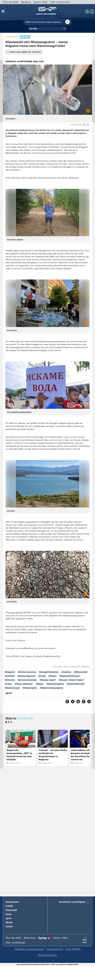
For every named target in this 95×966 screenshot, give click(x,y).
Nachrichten (12, 902)
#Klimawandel (80, 672)
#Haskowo (66, 672)
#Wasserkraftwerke (75, 684)
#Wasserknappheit (55, 684)
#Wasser (40, 684)
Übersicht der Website (47, 955)
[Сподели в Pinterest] (84, 702)
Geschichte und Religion (72, 902)
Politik (9, 906)
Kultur (9, 926)
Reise (9, 914)
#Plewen (52, 676)
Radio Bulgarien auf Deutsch (25, 52)
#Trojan (8, 684)
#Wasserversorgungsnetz (51, 688)
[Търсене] (64, 29)
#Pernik (42, 676)
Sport (9, 918)
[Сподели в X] (73, 702)
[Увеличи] (84, 124)
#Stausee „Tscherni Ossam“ (71, 680)
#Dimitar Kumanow (27, 672)
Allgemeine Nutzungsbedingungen (29, 949)
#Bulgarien (10, 672)
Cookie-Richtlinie (73, 949)
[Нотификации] (87, 11)
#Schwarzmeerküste (27, 680)
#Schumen (10, 680)
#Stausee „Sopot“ (48, 680)
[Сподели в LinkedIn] (78, 702)
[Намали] (88, 124)
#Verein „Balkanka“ (24, 684)
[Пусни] (67, 22)
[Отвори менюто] (3, 11)
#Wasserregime (30, 688)
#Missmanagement (26, 676)
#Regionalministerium (69, 676)
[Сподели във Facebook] (67, 702)
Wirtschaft (11, 910)
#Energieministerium (49, 672)
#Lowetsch (10, 676)
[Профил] (92, 11)
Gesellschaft (11, 37)
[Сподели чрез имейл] (89, 702)
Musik (9, 922)
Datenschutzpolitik (55, 949)
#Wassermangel (12, 688)
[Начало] (47, 9)
